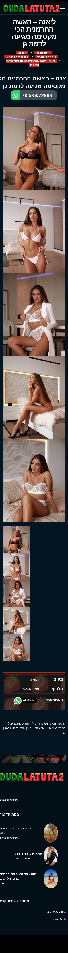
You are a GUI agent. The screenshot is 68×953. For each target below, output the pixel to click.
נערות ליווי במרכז (46, 56)
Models (22, 52)
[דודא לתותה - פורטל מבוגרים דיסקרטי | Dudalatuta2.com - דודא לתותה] (31, 8)
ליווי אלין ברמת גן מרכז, (28, 853)
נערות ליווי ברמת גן (17, 56)
